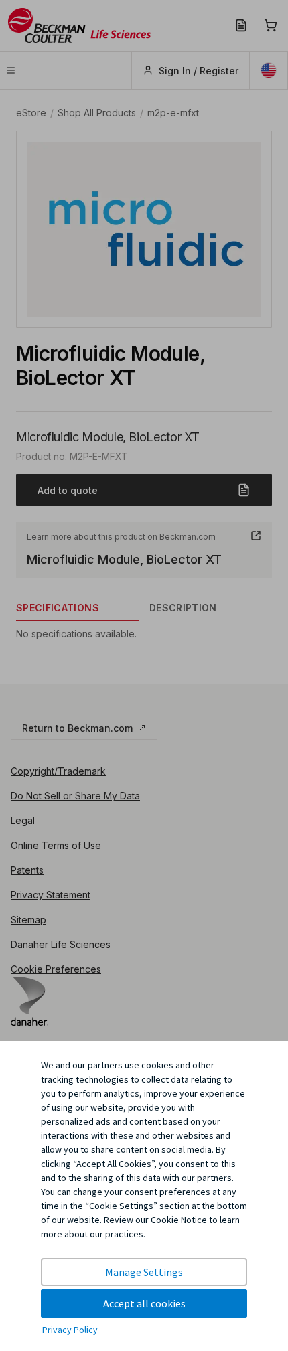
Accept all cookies (144, 1303)
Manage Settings (144, 1272)
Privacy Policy (70, 1330)
